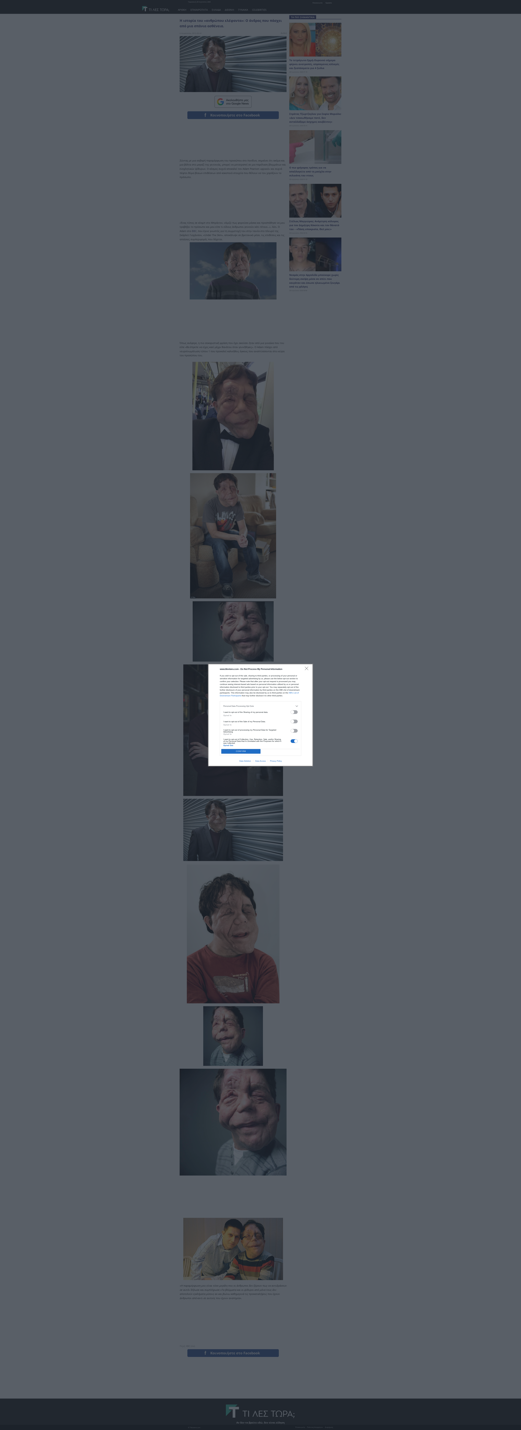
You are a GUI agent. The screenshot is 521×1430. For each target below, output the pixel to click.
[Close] (307, 669)
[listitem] (260, 706)
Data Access (260, 761)
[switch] (294, 712)
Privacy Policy (276, 761)
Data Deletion (245, 761)
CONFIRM (241, 751)
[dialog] (260, 715)
